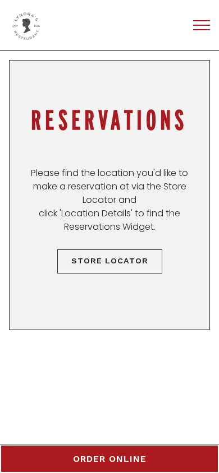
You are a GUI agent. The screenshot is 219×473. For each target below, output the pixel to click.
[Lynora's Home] (59, 25)
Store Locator (109, 260)
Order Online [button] (110, 458)
